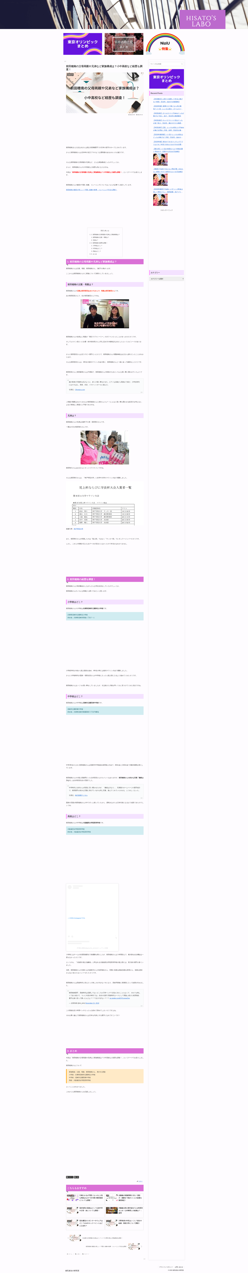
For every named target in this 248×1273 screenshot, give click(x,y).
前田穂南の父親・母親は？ (101, 237)
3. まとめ (94, 254)
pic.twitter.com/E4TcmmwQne (120, 998)
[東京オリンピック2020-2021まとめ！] (82, 44)
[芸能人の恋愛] (124, 44)
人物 (77, 1177)
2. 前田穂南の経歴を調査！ (99, 243)
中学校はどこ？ (97, 248)
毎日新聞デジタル (81, 795)
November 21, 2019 (92, 1003)
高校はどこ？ (97, 251)
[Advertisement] (105, 130)
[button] (182, 64)
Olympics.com (80, 390)
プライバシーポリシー (166, 1267)
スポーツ (70, 1177)
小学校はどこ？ (97, 245)
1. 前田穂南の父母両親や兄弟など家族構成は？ (105, 234)
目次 (102, 230)
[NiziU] (165, 44)
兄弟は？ (95, 240)
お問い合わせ (179, 1267)
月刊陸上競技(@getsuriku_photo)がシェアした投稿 (92, 948)
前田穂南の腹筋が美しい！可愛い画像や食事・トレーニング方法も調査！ (91, 190)
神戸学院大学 (78, 529)
